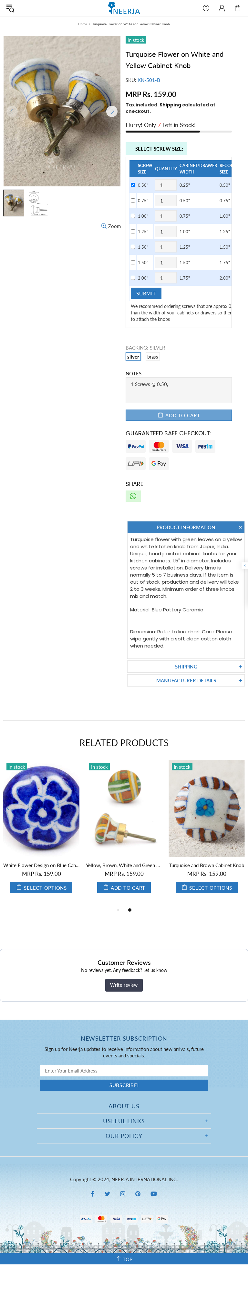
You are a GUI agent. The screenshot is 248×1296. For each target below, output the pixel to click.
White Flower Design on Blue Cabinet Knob (41, 865)
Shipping (170, 105)
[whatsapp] (133, 496)
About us (124, 1106)
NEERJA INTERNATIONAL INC (124, 8)
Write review (124, 985)
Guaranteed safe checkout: (169, 433)
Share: (135, 484)
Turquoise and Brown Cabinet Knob (206, 865)
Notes (133, 373)
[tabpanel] (41, 833)
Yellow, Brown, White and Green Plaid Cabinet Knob (124, 865)
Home (82, 24)
